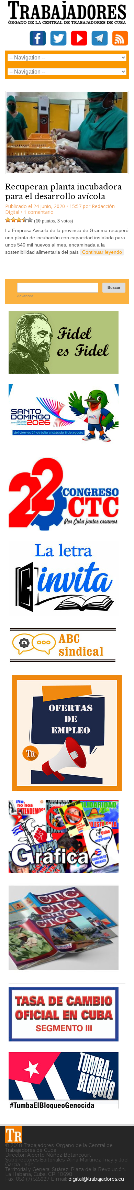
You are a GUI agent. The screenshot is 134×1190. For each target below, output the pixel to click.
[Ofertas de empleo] (67, 733)
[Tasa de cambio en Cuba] (64, 1038)
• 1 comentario (37, 212)
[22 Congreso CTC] (64, 528)
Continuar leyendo (102, 252)
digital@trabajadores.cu (96, 1179)
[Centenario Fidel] (64, 371)
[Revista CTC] (64, 970)
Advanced (25, 296)
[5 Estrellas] (30, 219)
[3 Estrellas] (19, 219)
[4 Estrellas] (24, 219)
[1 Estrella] (8, 219)
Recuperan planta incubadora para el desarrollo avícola (63, 191)
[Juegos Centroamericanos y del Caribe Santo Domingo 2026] (64, 444)
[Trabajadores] (13, 1134)
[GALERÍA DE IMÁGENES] (64, 870)
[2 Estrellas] (13, 219)
